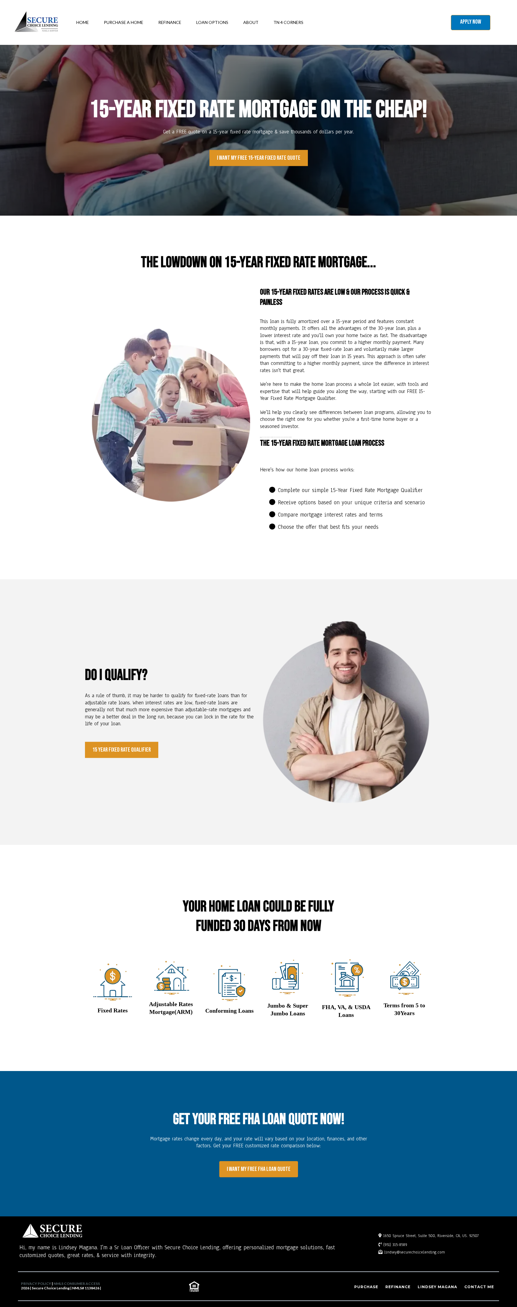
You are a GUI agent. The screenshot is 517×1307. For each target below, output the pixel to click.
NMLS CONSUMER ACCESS (77, 1283)
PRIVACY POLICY (36, 1283)
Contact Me (479, 1287)
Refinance (169, 22)
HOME (82, 22)
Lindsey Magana (437, 1287)
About (250, 22)
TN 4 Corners (288, 22)
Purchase (366, 1287)
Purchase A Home (123, 22)
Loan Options (212, 22)
